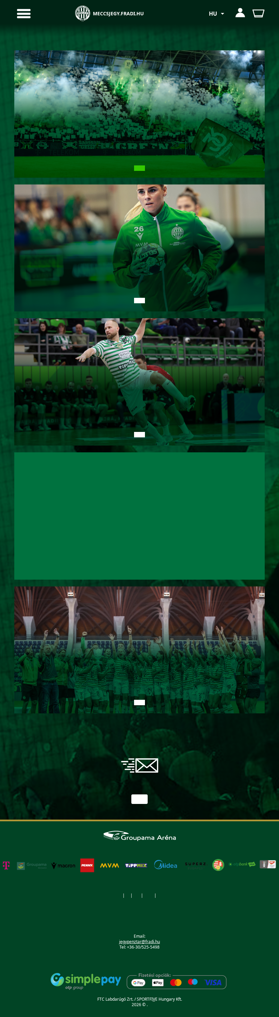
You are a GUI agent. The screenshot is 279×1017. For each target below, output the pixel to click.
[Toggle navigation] (47, 13)
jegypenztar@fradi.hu (139, 942)
